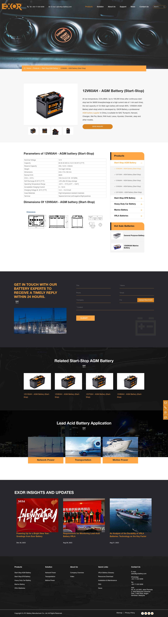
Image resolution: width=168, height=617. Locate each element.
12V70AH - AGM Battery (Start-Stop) (98, 396)
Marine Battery (121, 210)
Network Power (45, 460)
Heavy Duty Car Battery (125, 204)
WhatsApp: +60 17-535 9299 (137, 578)
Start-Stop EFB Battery (124, 198)
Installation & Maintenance (107, 580)
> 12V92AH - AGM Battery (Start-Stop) (127, 186)
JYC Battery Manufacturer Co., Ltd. (35, 613)
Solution (100, 7)
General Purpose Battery (134, 236)
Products (89, 7)
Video (72, 576)
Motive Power (120, 460)
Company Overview (77, 572)
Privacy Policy (130, 613)
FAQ (99, 584)
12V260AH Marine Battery (131, 247)
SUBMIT (85, 318)
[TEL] (165, 407)
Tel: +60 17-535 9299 (35, 7)
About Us (111, 7)
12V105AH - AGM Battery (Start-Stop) (37, 396)
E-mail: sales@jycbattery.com (60, 7)
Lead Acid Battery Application (84, 424)
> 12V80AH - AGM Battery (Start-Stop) (127, 180)
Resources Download (105, 576)
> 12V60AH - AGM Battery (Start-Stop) (127, 168)
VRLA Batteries (121, 216)
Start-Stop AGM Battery (50, 68)
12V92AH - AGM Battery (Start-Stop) (67, 396)
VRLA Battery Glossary (106, 572)
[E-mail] (165, 402)
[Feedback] (165, 417)
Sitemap (119, 613)
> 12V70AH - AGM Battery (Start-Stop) (127, 174)
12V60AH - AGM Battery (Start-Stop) (73, 68)
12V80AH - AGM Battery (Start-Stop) (129, 396)
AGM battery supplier (91, 113)
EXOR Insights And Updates (44, 493)
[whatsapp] (165, 412)
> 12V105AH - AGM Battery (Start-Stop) (128, 192)
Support (123, 7)
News (133, 7)
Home (29, 68)
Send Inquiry (97, 126)
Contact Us (144, 7)
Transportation (83, 460)
